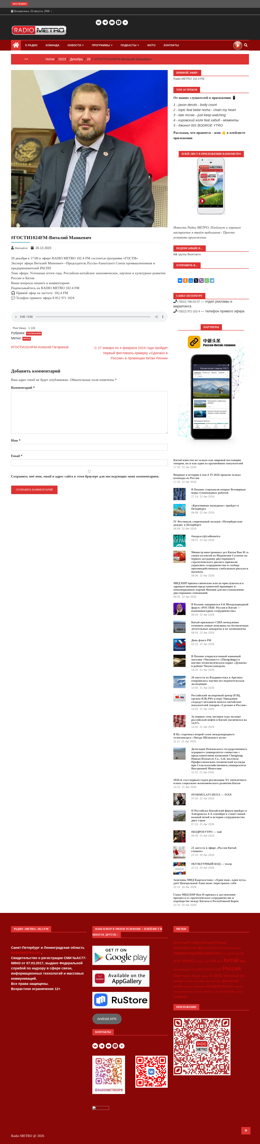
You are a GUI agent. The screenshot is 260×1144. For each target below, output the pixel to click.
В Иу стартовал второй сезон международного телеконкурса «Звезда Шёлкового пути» (203, 736)
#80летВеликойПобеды (209, 942)
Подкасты (128, 45)
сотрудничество (182, 991)
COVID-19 (232, 953)
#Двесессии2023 (206, 948)
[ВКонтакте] (180, 280)
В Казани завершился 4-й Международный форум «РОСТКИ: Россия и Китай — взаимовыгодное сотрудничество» (219, 607)
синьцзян (238, 986)
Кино (220, 961)
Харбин (204, 976)
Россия (232, 968)
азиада (178, 981)
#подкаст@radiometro (205, 536)
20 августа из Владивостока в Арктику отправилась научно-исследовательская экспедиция (217, 680)
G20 (241, 953)
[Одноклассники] (185, 280)
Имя (16, 440)
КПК (213, 961)
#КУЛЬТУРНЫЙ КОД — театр (211, 863)
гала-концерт (213, 981)
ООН (193, 969)
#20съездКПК (182, 942)
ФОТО (151, 45)
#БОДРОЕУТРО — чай (206, 831)
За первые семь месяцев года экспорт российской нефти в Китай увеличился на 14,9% (219, 720)
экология (239, 992)
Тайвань (186, 976)
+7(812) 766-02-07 (188, 301)
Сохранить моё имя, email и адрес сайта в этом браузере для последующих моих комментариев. (85, 476)
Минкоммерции (181, 969)
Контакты (171, 45)
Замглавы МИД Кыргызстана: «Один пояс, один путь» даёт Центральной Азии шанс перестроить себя (209, 881)
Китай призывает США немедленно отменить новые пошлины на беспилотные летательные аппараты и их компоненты (220, 625)
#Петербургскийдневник (229, 948)
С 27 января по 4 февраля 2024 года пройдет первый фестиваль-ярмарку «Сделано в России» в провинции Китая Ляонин (131, 353)
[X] (196, 280)
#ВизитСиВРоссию (184, 947)
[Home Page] (16, 46)
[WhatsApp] (206, 280)
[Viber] (201, 280)
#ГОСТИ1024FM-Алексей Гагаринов (40, 347)
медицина (189, 986)
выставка (199, 981)
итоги (26, 339)
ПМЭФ (200, 969)
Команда (52, 45)
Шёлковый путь (235, 975)
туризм (229, 991)
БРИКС (188, 961)
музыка (200, 986)
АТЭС (177, 961)
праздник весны (219, 986)
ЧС (211, 976)
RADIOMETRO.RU (26, 953)
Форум (196, 975)
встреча (188, 981)
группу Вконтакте (189, 254)
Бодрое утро (202, 961)
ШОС (218, 975)
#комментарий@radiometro (197, 953)
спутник (197, 991)
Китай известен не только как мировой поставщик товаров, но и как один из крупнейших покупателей (208, 462)
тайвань (208, 991)
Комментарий (23, 387)
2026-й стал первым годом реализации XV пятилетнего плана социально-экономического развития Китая (209, 781)
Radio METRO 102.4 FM (188, 78)
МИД (242, 961)
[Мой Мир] (190, 280)
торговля (218, 991)
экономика (180, 996)
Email (16, 456)
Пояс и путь (213, 969)
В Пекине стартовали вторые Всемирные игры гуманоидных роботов (218, 491)
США (177, 976)
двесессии (230, 981)
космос (178, 986)
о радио (31, 45)
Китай (231, 960)
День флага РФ (201, 640)
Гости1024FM (34, 333)
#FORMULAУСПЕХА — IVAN (211, 794)
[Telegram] (212, 280)
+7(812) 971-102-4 (188, 311)
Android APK (107, 1019)
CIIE (224, 954)
